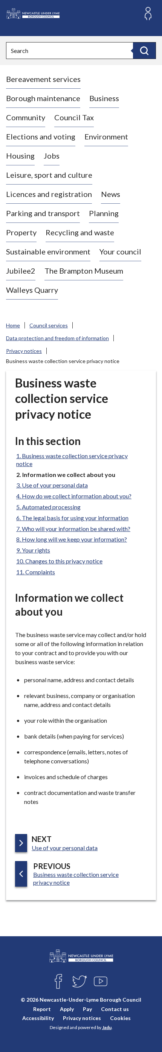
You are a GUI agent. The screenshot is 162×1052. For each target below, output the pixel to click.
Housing (20, 155)
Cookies (120, 1018)
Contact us (115, 1009)
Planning (104, 213)
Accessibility (38, 1018)
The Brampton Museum (83, 270)
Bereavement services (43, 78)
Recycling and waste (80, 232)
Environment (106, 136)
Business (104, 98)
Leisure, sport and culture (49, 174)
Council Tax (74, 117)
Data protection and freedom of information (57, 338)
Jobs (52, 155)
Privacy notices (24, 351)
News (110, 193)
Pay (87, 1009)
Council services (48, 325)
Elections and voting (40, 136)
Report (42, 1009)
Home (13, 325)
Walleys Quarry (32, 289)
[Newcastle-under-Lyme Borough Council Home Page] (33, 13)
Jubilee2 (20, 270)
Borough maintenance (43, 98)
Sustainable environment (48, 251)
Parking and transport (43, 213)
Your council (120, 251)
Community (25, 117)
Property (21, 232)
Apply (67, 1009)
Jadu (107, 1027)
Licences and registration (49, 193)
